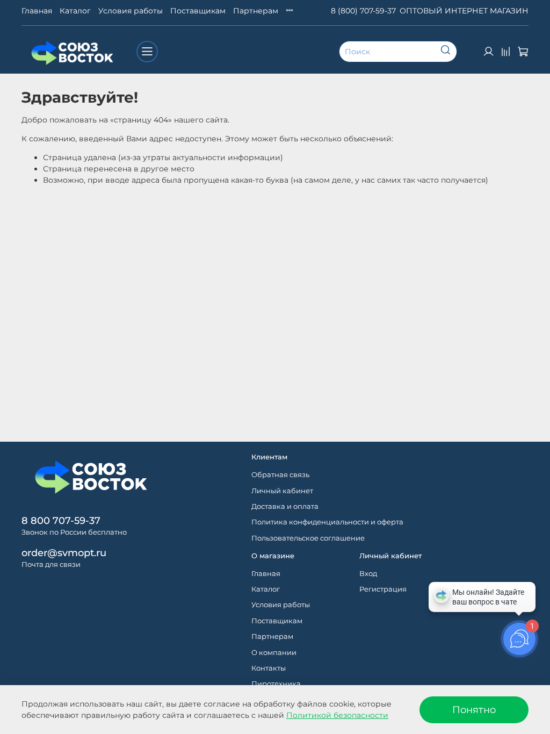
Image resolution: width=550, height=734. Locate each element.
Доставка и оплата (285, 506)
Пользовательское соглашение (308, 538)
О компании (273, 653)
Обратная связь (280, 475)
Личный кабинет (282, 491)
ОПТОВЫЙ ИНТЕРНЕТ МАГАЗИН (464, 11)
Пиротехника (276, 684)
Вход (368, 574)
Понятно (474, 709)
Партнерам (255, 11)
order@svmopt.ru (63, 552)
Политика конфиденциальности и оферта (327, 522)
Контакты (268, 668)
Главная (36, 11)
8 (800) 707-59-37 (363, 11)
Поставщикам (198, 11)
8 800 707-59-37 (60, 520)
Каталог (75, 11)
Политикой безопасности (337, 715)
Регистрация (383, 589)
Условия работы (130, 11)
